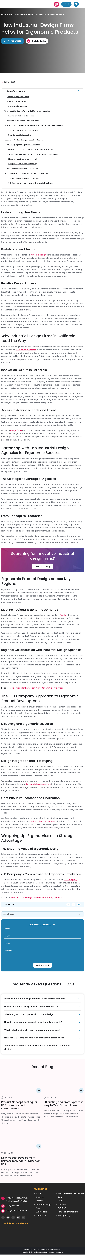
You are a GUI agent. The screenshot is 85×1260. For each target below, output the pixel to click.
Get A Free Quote (56, 4)
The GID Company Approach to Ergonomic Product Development (31, 154)
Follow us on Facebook (3, 1217)
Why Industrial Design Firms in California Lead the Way (27, 111)
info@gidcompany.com (76, 4)
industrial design (38, 255)
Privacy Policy (64, 1215)
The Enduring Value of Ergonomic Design (24, 178)
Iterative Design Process (17, 106)
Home (3, 14)
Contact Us (41, 1215)
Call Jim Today (42, 566)
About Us (40, 1197)
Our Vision (62, 1204)
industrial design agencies (38, 784)
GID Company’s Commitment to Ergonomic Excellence (30, 183)
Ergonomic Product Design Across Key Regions (24, 140)
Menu (82, 4)
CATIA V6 (62, 1208)
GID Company (70, 879)
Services (39, 1200)
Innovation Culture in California (21, 116)
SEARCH (80, 914)
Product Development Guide (71, 1193)
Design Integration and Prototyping (22, 164)
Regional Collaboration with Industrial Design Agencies (30, 149)
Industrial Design (43, 1204)
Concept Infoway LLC (55, 1252)
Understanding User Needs (18, 97)
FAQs (60, 1200)
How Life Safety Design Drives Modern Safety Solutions (36, 897)
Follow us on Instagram (23, 1217)
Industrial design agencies (43, 821)
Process (39, 1208)
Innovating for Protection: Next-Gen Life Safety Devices (37, 688)
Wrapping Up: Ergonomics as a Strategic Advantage (26, 173)
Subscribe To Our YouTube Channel (18, 1217)
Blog (10, 14)
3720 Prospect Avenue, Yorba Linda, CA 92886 (17, 1199)
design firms (16, 430)
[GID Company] (5, 5)
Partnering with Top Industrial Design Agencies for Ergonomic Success (33, 125)
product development (25, 349)
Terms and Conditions (68, 1212)
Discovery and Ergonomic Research (22, 159)
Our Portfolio (41, 1212)
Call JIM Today (39, 41)
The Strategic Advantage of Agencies (23, 130)
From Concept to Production (19, 135)
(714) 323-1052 (13, 1205)
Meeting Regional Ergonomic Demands (24, 145)
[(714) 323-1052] (66, 4)
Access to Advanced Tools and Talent (23, 121)
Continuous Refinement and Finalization (24, 169)
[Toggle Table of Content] (42, 91)
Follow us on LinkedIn (8, 1217)
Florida (63, 615)
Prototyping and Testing (17, 101)
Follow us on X (13, 1217)
